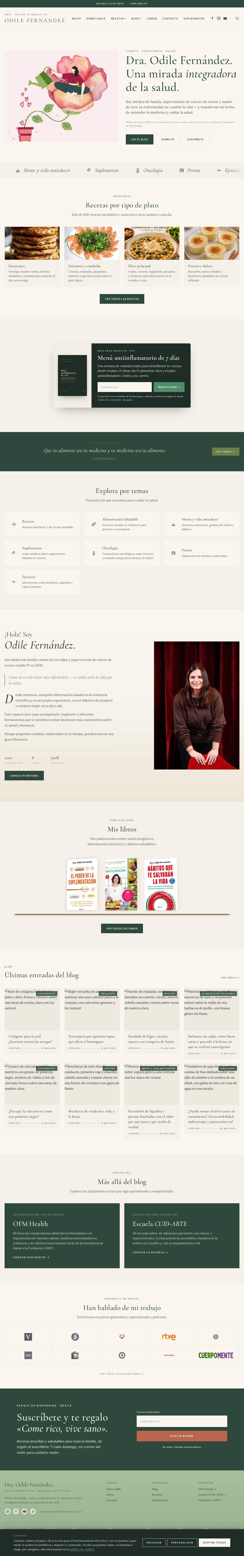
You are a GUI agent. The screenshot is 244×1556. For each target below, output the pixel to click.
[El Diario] (122, 1355)
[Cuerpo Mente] (216, 1355)
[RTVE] (169, 1337)
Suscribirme (181, 1436)
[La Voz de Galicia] (169, 1355)
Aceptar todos (214, 1542)
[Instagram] (218, 18)
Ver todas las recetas (122, 298)
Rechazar (154, 1542)
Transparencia (193, 1528)
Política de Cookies (92, 1528)
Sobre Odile (96, 18)
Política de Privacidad (129, 1528)
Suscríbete (195, 139)
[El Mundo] (216, 1337)
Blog (136, 18)
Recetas (118, 18)
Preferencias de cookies (224, 1528)
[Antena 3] (122, 1337)
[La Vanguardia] (28, 1337)
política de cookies (82, 1549)
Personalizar (182, 1542)
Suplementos (194, 18)
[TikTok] (33, 1511)
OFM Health (139, 3)
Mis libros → (226, 451)
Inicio (76, 18)
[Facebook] (212, 18)
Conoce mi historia (24, 775)
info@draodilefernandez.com (61, 1511)
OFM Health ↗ (207, 1489)
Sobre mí (167, 139)
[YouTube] (225, 18)
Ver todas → (230, 977)
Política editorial (164, 1528)
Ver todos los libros (122, 928)
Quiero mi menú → (169, 387)
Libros (152, 18)
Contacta (170, 18)
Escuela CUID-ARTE (110, 3)
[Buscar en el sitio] (237, 18)
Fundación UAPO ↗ (210, 1500)
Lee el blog (139, 139)
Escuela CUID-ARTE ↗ (212, 1494)
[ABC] (28, 1355)
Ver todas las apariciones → (122, 1373)
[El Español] (75, 1355)
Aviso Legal (64, 1528)
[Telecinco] (75, 1337)
